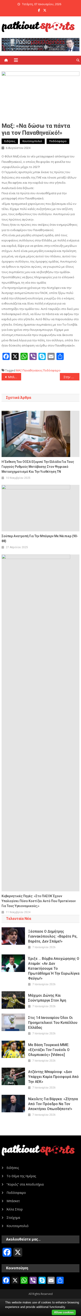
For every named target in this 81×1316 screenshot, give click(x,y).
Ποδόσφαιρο (58, 141)
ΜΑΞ (19, 370)
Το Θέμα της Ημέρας (21, 1176)
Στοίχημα (13, 1217)
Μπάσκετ (13, 1201)
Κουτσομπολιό (32, 141)
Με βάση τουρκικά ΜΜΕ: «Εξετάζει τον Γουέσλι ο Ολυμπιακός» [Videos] (49, 1050)
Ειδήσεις (9, 141)
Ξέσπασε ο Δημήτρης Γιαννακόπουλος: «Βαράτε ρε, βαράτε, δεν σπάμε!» (52, 936)
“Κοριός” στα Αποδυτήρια (25, 1184)
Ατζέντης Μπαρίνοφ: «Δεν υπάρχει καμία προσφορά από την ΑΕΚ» (53, 1077)
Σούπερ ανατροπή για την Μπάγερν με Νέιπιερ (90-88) (40, 538)
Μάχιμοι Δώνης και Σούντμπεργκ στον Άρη (47, 997)
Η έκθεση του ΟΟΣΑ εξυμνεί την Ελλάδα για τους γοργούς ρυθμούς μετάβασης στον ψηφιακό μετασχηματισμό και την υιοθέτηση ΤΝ (38, 466)
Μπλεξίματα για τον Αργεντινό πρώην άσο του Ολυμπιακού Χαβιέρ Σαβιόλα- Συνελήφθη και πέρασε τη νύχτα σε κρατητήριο (14, 377)
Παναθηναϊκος (32, 370)
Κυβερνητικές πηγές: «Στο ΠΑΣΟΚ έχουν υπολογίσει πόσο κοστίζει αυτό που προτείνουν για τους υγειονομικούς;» (39, 901)
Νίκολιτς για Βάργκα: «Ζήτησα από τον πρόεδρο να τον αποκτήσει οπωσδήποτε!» (53, 1104)
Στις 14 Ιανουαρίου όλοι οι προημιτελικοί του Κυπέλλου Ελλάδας (52, 1023)
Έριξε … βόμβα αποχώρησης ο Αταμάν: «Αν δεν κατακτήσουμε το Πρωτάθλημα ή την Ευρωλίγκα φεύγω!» (53, 968)
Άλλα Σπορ (15, 1209)
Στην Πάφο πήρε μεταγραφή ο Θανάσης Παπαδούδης (71, 377)
